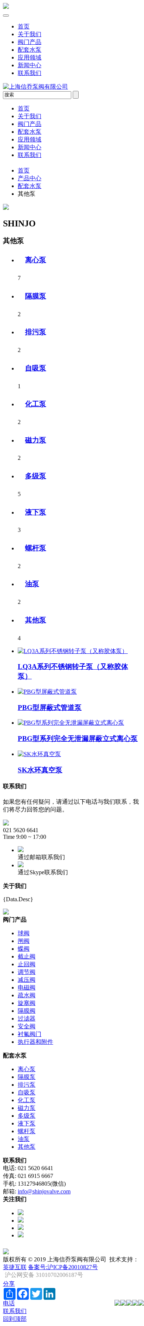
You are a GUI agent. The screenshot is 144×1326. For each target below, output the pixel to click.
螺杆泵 (35, 548)
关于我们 (29, 34)
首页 (24, 26)
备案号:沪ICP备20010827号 (63, 1267)
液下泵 (35, 512)
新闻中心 (29, 65)
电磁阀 (26, 987)
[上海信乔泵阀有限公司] (6, 7)
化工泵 (35, 404)
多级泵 (35, 476)
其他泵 (35, 620)
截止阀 (26, 956)
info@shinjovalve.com (44, 1191)
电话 (9, 1303)
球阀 (24, 933)
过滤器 (26, 1018)
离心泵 (35, 260)
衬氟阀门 (29, 1034)
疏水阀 (26, 995)
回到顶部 (15, 1319)
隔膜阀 (26, 1011)
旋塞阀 (26, 1003)
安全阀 (26, 1026)
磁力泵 (35, 440)
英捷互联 (15, 1267)
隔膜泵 (35, 296)
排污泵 (35, 332)
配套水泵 (29, 50)
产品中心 (29, 178)
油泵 (32, 584)
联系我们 (29, 73)
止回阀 (26, 964)
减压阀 (26, 980)
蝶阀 (24, 949)
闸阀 (24, 941)
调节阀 (26, 972)
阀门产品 (29, 42)
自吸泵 (35, 368)
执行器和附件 (35, 1042)
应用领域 (29, 57)
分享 (9, 1284)
